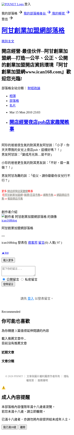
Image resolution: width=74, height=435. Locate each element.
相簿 (12, 96)
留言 (41, 242)
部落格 (14, 100)
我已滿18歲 (9, 427)
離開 (22, 427)
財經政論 (34, 88)
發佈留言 (8, 284)
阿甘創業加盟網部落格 (33, 30)
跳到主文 (8, 41)
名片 (12, 105)
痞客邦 (32, 242)
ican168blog (9, 220)
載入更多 (8, 260)
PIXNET (18, 376)
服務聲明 (43, 380)
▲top (5, 252)
